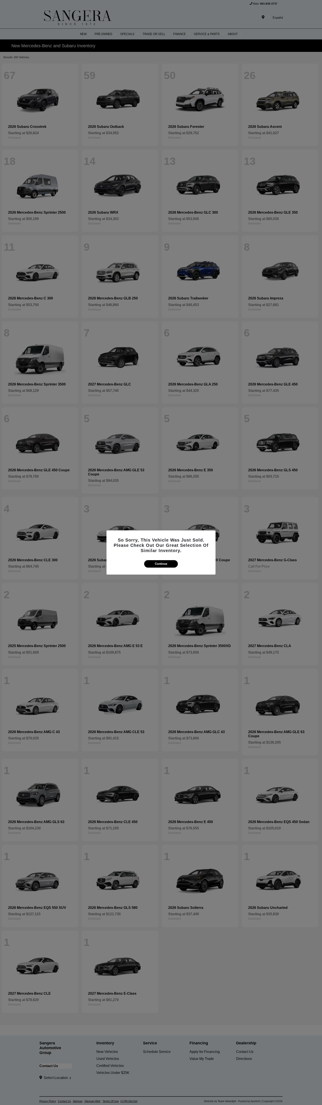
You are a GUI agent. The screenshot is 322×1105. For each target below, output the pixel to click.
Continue (161, 563)
